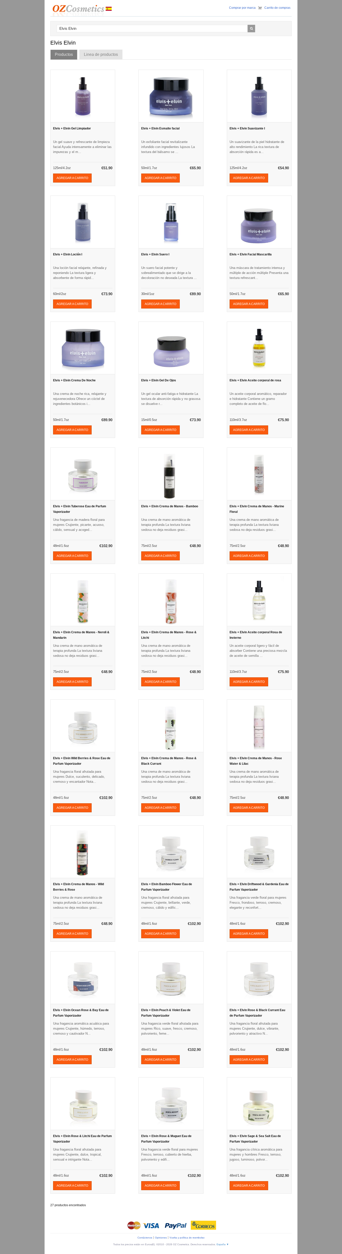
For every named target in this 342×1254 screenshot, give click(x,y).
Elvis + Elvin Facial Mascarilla (251, 254)
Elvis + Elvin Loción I (67, 254)
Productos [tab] (64, 54)
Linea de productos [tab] (101, 54)
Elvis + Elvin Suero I (155, 254)
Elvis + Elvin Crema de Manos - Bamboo (169, 506)
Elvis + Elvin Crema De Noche (74, 380)
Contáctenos (144, 1237)
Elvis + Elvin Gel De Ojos (158, 380)
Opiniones (161, 1237)
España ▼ (223, 1244)
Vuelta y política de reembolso (187, 1237)
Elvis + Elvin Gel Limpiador (72, 128)
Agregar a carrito (72, 178)
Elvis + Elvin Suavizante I (247, 128)
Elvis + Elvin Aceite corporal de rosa (255, 380)
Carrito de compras (277, 8)
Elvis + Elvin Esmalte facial (160, 128)
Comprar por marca (242, 8)
